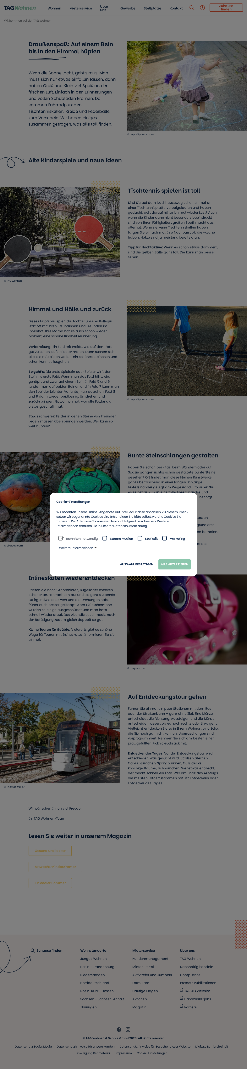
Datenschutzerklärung (130, 526)
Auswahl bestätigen (136, 564)
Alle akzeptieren (174, 564)
